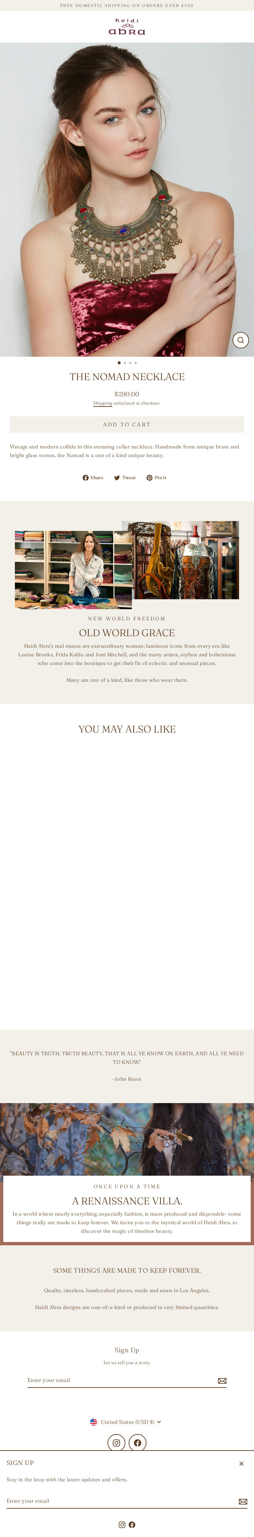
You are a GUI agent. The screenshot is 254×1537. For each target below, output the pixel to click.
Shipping (102, 403)
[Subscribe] (242, 1501)
